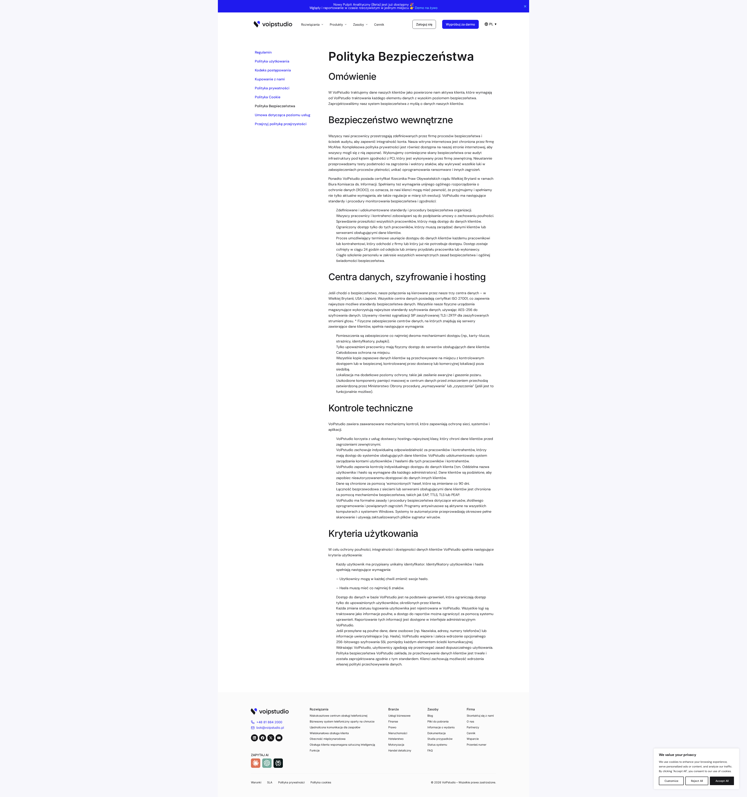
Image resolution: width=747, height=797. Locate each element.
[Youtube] (278, 737)
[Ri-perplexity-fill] (278, 763)
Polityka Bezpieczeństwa (275, 106)
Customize (671, 781)
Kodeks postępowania (273, 70)
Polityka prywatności (272, 88)
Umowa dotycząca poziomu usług (282, 115)
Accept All (722, 781)
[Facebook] (262, 737)
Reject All (697, 781)
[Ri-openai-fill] (267, 763)
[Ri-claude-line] (255, 763)
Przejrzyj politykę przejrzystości (281, 124)
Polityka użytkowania (272, 61)
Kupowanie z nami (270, 79)
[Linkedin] (254, 737)
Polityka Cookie (267, 97)
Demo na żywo (426, 8)
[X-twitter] (270, 737)
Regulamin (263, 52)
